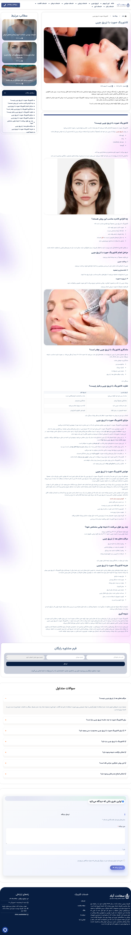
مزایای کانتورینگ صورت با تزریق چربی (22, 115)
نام (123, 849)
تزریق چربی (95, 3)
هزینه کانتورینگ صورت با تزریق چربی (22, 129)
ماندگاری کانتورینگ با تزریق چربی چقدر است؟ (20, 109)
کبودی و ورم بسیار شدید (117, 499)
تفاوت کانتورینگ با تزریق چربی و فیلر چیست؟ (20, 112)
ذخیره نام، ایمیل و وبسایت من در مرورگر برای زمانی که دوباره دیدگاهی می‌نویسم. (100, 861)
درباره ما (82, 915)
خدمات (83, 901)
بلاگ (84, 910)
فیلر (102, 238)
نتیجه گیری (30, 132)
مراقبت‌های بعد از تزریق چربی (24, 126)
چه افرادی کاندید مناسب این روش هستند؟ (20, 103)
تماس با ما (82, 920)
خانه (112, 3)
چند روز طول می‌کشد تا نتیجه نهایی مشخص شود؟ (20, 122)
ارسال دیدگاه (118, 867)
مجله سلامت (81, 906)
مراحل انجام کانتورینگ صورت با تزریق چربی (20, 106)
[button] (5, 93)
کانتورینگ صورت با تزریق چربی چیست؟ (21, 100)
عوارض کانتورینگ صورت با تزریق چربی (22, 118)
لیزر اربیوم (106, 3)
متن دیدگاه (121, 826)
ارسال (65, 664)
